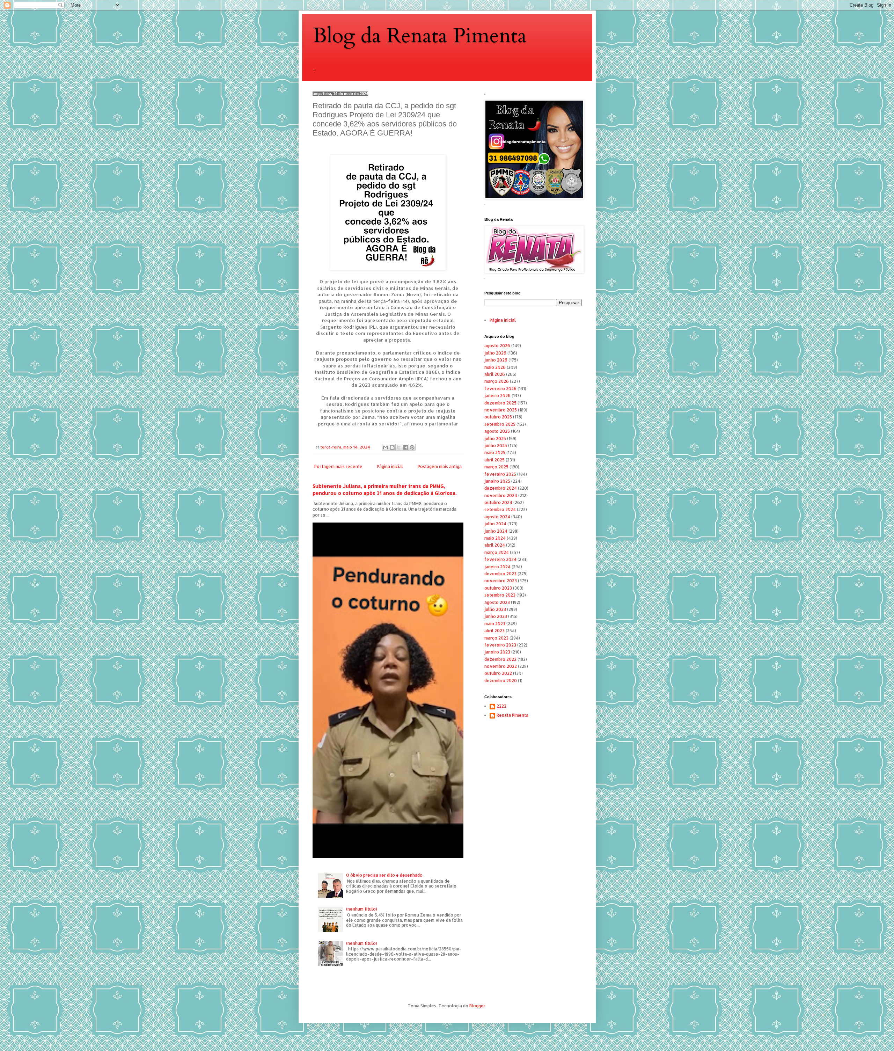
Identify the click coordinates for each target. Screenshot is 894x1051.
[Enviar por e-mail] (385, 447)
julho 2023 (495, 609)
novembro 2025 (500, 410)
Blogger (477, 1005)
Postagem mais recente (338, 466)
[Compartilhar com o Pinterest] (412, 447)
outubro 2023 (498, 588)
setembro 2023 (499, 595)
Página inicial (390, 466)
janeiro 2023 (497, 652)
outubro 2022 (498, 673)
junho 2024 (495, 531)
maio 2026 (495, 367)
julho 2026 (495, 353)
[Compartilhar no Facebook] (405, 447)
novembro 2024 (500, 495)
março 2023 (496, 638)
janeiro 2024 (497, 566)
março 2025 (496, 466)
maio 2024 (495, 538)
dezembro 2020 (500, 680)
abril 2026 (494, 374)
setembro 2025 (499, 424)
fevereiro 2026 (500, 388)
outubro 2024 (498, 502)
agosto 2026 (497, 345)
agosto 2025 (497, 431)
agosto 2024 (497, 516)
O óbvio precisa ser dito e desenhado (384, 875)
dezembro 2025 (500, 403)
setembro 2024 (500, 509)
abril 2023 (494, 630)
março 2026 (496, 381)
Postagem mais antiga (440, 466)
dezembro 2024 (500, 488)
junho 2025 (495, 445)
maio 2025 (494, 452)
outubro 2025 (498, 416)
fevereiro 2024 (500, 559)
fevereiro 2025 (500, 474)
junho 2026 (495, 360)
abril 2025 (494, 459)
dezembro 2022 (500, 659)
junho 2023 (495, 616)
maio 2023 (494, 623)
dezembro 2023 (500, 573)
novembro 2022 (500, 666)
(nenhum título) (361, 909)
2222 (501, 706)
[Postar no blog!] (392, 447)
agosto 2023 (497, 602)
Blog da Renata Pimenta (420, 36)
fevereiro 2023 (500, 645)
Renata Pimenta (512, 715)
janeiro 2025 (497, 481)
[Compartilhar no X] (398, 447)
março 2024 (496, 552)
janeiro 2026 (497, 395)
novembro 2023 (500, 580)
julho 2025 (495, 438)
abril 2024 (494, 545)
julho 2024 (495, 523)
